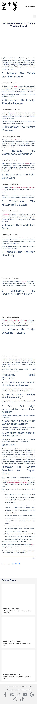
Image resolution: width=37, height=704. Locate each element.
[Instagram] (15, 4)
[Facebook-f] (9, 4)
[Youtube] (25, 694)
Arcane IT (28, 689)
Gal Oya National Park (11, 674)
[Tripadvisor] (4, 8)
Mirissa (15, 86)
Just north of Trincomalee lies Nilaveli (12, 238)
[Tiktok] (15, 8)
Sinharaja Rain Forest (11, 609)
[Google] (32, 694)
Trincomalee (5, 214)
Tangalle (24, 281)
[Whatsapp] (4, 4)
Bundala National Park (11, 641)
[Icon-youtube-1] (9, 8)
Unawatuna (11, 113)
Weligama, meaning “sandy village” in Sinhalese (15, 320)
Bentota (27, 163)
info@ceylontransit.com (30, 6)
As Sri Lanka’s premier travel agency (17, 482)
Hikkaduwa (18, 139)
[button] (34, 16)
